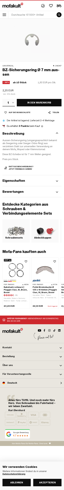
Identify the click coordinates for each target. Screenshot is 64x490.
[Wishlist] (51, 5)
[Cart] (59, 5)
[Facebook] (44, 330)
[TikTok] (54, 330)
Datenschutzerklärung (13, 474)
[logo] (12, 5)
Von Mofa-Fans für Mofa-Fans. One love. (30, 443)
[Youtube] (39, 330)
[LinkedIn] (59, 330)
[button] (32, 133)
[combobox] (8, 102)
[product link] (16, 283)
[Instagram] (49, 330)
